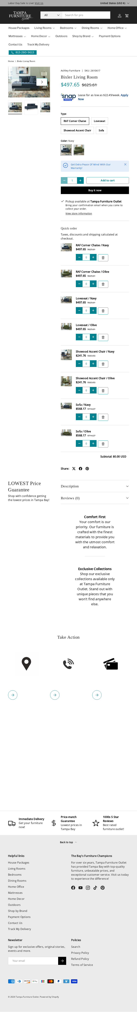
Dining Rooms (17, 881)
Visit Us (39, 3)
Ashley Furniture (70, 70)
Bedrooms (15, 874)
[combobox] (75, 15)
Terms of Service (82, 965)
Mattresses (15, 893)
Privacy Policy (80, 953)
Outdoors (61, 36)
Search (75, 947)
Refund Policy (80, 959)
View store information (78, 213)
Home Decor (16, 899)
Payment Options (109, 36)
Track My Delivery (38, 44)
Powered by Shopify (49, 996)
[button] (127, 15)
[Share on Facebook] (80, 468)
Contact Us (15, 44)
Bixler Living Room (26, 61)
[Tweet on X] (74, 468)
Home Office (16, 887)
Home (11, 61)
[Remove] (103, 257)
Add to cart (108, 180)
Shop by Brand (17, 911)
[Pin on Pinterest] (87, 468)
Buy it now (94, 190)
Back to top (67, 842)
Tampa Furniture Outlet (27, 996)
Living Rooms (16, 868)
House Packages (19, 28)
